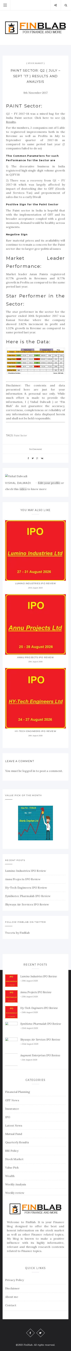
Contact (10, 1305)
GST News (12, 1100)
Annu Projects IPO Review (35, 657)
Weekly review (14, 1192)
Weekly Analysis (15, 1184)
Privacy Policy (14, 1280)
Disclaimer (12, 1288)
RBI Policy (11, 1150)
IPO (7, 1117)
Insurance (12, 1108)
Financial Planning (17, 1092)
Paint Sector (20, 435)
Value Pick (12, 1167)
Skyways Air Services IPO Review (27, 904)
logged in (29, 771)
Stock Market (35, 63)
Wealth (9, 1176)
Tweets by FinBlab (17, 932)
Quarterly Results (17, 1142)
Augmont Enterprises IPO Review (40, 1055)
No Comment (35, 449)
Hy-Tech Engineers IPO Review (35, 731)
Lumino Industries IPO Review (35, 583)
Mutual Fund (13, 1134)
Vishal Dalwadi (18, 483)
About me (11, 1296)
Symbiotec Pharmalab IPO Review (27, 896)
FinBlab (31, 1222)
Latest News (13, 1125)
